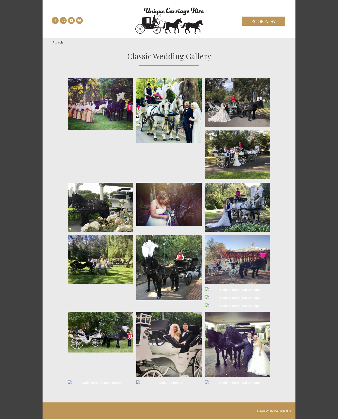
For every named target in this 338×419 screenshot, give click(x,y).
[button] (263, 21)
